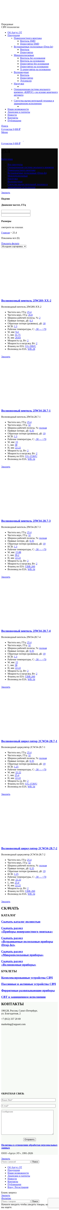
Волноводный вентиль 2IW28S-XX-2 (26, 300)
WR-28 (31, 349)
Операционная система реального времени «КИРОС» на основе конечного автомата (36, 92)
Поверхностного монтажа (28, 38)
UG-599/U (30, 346)
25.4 (29, 312)
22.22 (18, 447)
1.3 (15, 326)
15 (16, 442)
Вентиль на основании (32, 61)
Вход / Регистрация (18, 1187)
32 (29, 425)
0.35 (32, 430)
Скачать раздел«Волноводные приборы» (18, 963)
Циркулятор (26, 52)
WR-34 (31, 459)
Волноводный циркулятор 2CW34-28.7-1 (29, 741)
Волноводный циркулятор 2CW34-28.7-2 (29, 848)
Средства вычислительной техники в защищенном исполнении (34, 102)
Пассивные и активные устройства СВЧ (28, 984)
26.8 (30, 315)
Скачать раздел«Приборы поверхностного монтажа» (27, 929)
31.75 (17, 334)
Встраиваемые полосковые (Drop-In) (33, 46)
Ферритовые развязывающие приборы (28, 990)
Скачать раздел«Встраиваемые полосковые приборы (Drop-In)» (27, 941)
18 (44, 323)
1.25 (16, 766)
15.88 (18, 552)
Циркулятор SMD (29, 43)
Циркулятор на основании (34, 66)
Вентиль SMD (27, 41)
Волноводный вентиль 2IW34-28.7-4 (26, 631)
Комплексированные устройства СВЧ (27, 977)
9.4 (17, 332)
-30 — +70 (40, 329)
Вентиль (24, 49)
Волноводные (21, 72)
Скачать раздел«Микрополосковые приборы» (22, 953)
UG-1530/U (31, 456)
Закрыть (5, 192)
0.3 (31, 320)
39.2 (17, 555)
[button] (5, 356)
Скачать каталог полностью (20, 921)
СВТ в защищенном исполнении (23, 997)
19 (44, 433)
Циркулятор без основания (34, 63)
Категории (7, 159)
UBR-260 (30, 566)
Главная (5, 232)
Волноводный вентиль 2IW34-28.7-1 (26, 410)
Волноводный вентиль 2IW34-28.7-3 (26, 520)
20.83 (18, 337)
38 (16, 445)
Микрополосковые (24, 55)
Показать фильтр (10, 243)
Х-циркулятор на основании (35, 69)
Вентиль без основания (32, 58)
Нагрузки (19, 83)
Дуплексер (26, 80)
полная (43, 427)
